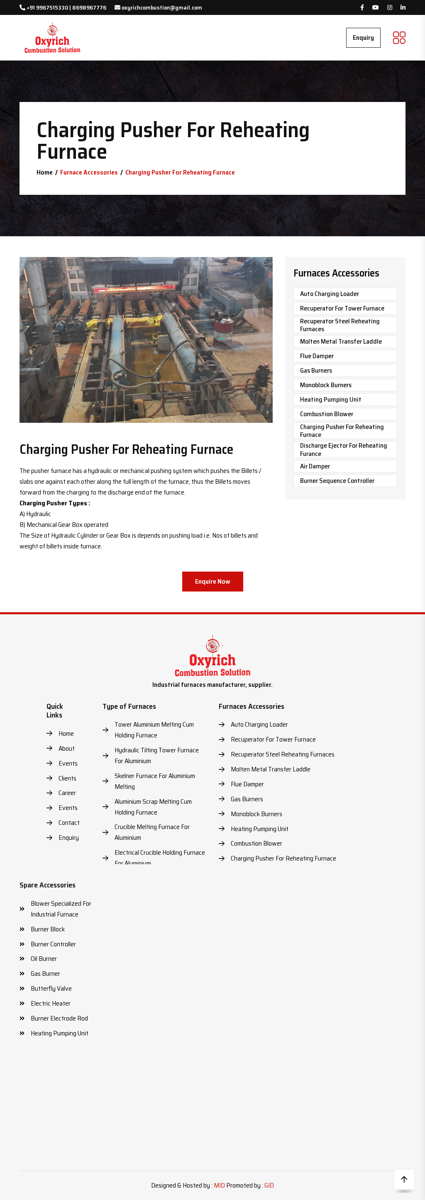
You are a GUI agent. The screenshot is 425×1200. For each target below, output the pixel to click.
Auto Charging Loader (329, 293)
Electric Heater (51, 1003)
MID (219, 1185)
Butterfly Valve (51, 988)
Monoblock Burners (326, 385)
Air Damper (315, 466)
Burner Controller (53, 944)
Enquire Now (212, 581)
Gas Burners (316, 370)
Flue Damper (317, 356)
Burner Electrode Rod (59, 1018)
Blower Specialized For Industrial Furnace (61, 908)
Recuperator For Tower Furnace (342, 308)
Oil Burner (44, 958)
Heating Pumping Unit (330, 399)
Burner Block (48, 929)
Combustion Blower (326, 414)
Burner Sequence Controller (337, 480)
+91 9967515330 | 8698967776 (65, 7)
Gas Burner (45, 973)
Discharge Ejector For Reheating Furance (343, 449)
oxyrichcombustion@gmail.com (161, 7)
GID (269, 1185)
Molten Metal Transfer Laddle (341, 341)
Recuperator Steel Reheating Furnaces (340, 325)
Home (45, 172)
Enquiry (363, 37)
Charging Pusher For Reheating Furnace (342, 430)
